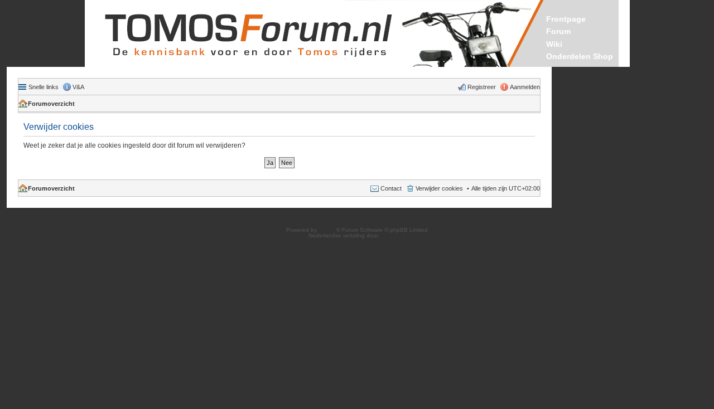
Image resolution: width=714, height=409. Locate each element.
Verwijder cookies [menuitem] (439, 188)
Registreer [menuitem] (481, 87)
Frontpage (566, 18)
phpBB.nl (392, 235)
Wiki (554, 44)
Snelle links (43, 87)
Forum (558, 31)
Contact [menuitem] (391, 188)
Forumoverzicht (51, 103)
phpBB (327, 230)
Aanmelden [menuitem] (525, 87)
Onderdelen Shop (579, 56)
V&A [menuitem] (78, 87)
